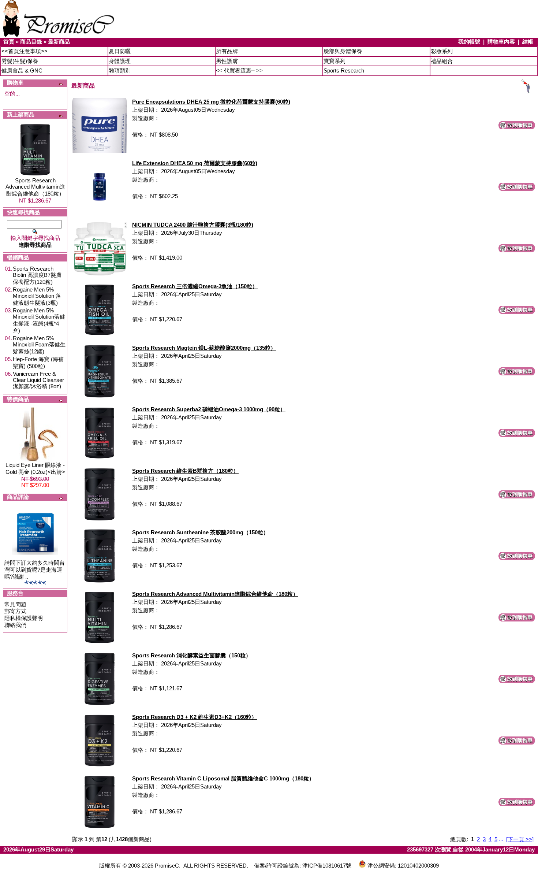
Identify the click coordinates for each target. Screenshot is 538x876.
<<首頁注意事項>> (24, 51)
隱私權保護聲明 (23, 618)
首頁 (8, 41)
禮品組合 (442, 61)
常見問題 (15, 604)
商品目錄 (31, 41)
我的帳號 (469, 41)
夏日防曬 (120, 51)
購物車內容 (501, 41)
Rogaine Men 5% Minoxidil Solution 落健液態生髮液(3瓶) (37, 296)
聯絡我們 (15, 625)
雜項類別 (120, 70)
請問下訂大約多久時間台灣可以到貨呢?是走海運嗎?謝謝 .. (34, 570)
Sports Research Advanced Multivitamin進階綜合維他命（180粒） (35, 187)
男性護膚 (227, 61)
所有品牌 (227, 51)
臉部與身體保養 (343, 51)
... (501, 839)
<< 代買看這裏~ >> (239, 70)
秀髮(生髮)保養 (19, 61)
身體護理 (120, 61)
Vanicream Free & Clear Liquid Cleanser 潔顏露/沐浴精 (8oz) (38, 380)
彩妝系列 (442, 51)
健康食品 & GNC (21, 70)
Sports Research (344, 70)
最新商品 (59, 41)
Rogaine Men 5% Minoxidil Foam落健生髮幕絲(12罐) (39, 345)
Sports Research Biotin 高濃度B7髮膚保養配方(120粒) (37, 275)
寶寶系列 (334, 61)
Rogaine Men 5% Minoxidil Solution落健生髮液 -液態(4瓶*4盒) (39, 320)
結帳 (527, 41)
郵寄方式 (15, 611)
